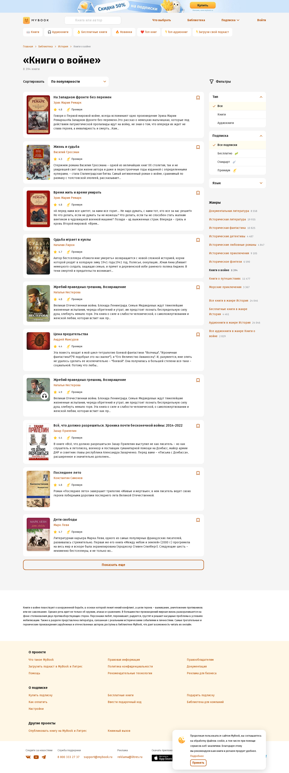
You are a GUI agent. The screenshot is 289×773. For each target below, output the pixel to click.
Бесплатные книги (94, 32)
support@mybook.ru (98, 757)
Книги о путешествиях (229, 278)
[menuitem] (237, 109)
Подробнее (197, 756)
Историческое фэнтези (229, 262)
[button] (237, 97)
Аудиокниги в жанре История (234, 322)
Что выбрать (161, 20)
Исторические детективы (231, 236)
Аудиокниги (60, 32)
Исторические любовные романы (236, 245)
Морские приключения (229, 287)
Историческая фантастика (232, 228)
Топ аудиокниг (178, 32)
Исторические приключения (233, 253)
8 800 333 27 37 (69, 757)
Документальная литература (233, 211)
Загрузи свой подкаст (214, 32)
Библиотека (196, 20)
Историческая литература (232, 219)
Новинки (126, 32)
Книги (35, 32)
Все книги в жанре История (233, 300)
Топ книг (151, 32)
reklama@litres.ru (129, 757)
